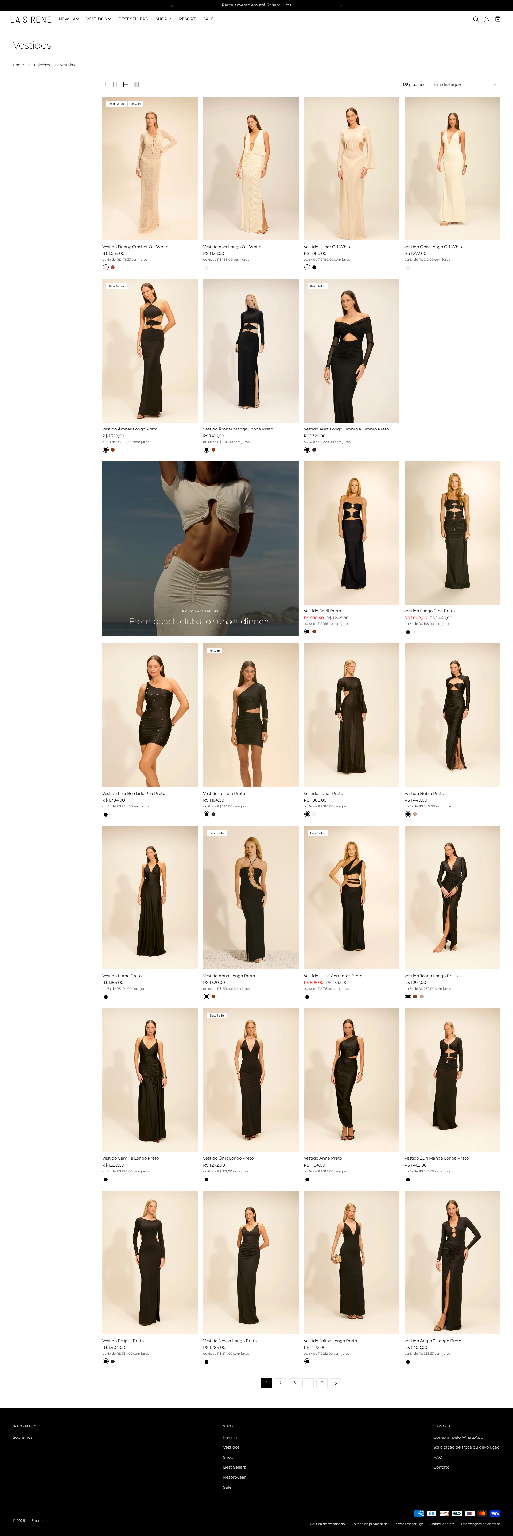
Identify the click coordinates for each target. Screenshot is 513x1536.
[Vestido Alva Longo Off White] (251, 168)
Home (18, 65)
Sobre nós (22, 1437)
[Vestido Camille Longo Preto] (150, 1080)
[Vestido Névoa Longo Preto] (251, 1262)
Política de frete (442, 1524)
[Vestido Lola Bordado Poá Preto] (150, 715)
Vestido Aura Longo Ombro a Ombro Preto (346, 429)
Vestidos (67, 65)
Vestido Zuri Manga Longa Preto (437, 1158)
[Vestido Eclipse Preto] (150, 1262)
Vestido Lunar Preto (323, 793)
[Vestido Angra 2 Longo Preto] (452, 1262)
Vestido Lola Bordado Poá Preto (133, 793)
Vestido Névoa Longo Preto (230, 1340)
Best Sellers (234, 1467)
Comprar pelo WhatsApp (458, 1437)
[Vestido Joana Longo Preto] (452, 897)
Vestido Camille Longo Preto (130, 1158)
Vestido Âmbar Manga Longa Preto (238, 429)
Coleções (42, 65)
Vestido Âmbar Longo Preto (129, 429)
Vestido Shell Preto (322, 610)
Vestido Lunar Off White (328, 246)
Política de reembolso (327, 1524)
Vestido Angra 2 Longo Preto (433, 1340)
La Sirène (34, 1521)
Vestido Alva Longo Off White (232, 246)
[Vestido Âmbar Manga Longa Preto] (251, 351)
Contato (441, 1467)
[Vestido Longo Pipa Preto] (452, 533)
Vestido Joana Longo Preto (431, 975)
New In (230, 1437)
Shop (228, 1457)
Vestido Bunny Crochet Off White (135, 246)
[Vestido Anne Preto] (351, 1080)
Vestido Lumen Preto (224, 793)
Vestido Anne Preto (323, 1158)
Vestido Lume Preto (122, 975)
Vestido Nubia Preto (424, 793)
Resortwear (234, 1477)
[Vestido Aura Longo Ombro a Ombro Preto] (351, 351)
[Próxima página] (335, 1383)
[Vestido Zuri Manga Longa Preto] (452, 1080)
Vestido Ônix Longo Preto (228, 1158)
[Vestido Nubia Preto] (452, 715)
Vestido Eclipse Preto (123, 1340)
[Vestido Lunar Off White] (351, 168)
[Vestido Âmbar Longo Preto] (150, 351)
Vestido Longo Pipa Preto (430, 610)
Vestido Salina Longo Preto (330, 1340)
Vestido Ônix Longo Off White (434, 246)
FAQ (437, 1457)
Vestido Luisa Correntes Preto (333, 975)
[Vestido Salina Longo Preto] (351, 1262)
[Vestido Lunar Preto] (351, 715)
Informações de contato (480, 1524)
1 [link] (266, 1383)
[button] (476, 19)
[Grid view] (105, 84)
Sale (227, 1487)
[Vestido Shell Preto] (351, 533)
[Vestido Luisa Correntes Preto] (351, 897)
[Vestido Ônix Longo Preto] (251, 1080)
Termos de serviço (408, 1524)
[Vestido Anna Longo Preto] (251, 897)
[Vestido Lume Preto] (150, 897)
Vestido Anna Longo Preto (229, 975)
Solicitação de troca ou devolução (466, 1447)
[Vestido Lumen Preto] (251, 715)
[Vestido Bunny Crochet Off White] (150, 168)
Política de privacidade (369, 1524)
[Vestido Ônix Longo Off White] (452, 168)
